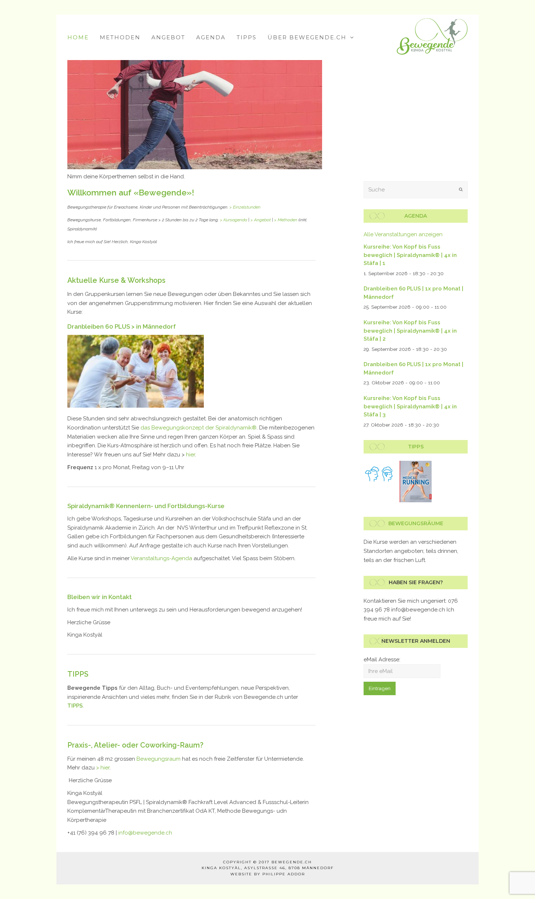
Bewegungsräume (415, 523)
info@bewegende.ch (145, 832)
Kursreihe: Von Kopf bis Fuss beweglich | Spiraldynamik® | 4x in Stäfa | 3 (410, 406)
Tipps (416, 446)
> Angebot (260, 219)
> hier (103, 767)
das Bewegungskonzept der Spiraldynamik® (198, 427)
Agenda (415, 216)
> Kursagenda (233, 219)
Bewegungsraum (158, 759)
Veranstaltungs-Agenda (161, 558)
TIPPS (77, 674)
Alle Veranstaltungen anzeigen (403, 234)
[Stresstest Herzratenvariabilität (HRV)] (380, 474)
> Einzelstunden (245, 207)
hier (190, 454)
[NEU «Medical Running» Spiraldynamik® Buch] (416, 482)
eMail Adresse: (382, 659)
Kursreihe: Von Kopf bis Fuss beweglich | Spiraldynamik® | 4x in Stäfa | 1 (410, 254)
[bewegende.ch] (432, 36)
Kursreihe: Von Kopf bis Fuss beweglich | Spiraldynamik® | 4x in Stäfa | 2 (410, 330)
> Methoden (285, 219)
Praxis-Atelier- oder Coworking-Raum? (135, 745)
